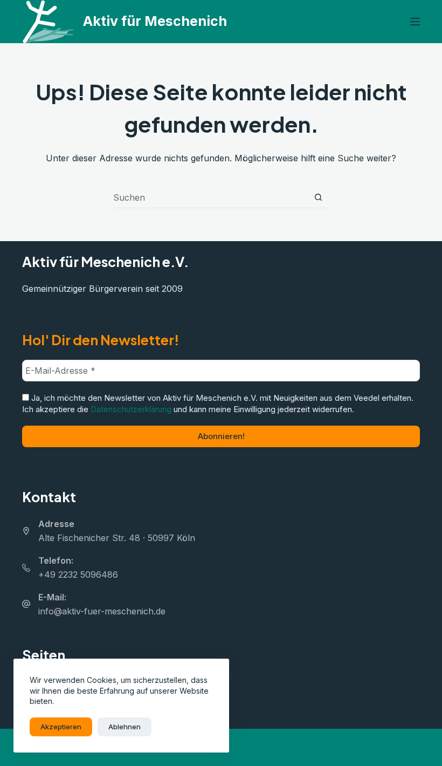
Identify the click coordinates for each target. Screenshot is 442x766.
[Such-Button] (318, 197)
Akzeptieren (60, 726)
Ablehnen (124, 726)
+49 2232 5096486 (78, 574)
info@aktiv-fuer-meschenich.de (101, 611)
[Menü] (415, 21)
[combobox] (210, 197)
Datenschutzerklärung (131, 409)
